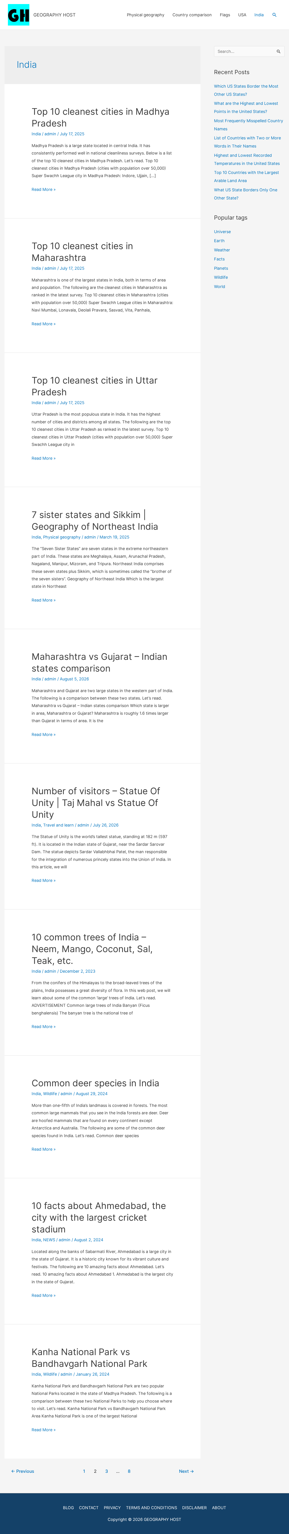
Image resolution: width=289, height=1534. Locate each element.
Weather (222, 250)
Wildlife (50, 1093)
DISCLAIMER (194, 1507)
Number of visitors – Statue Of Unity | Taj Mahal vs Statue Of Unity (96, 802)
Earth (219, 240)
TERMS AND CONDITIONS (151, 1507)
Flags (225, 14)
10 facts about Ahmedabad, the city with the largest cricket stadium (99, 1217)
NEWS (49, 1239)
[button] (274, 14)
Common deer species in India (95, 1083)
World (219, 286)
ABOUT (219, 1507)
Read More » (44, 190)
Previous (22, 1471)
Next (186, 1471)
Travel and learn (58, 825)
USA (242, 14)
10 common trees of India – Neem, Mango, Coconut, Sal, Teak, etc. (92, 949)
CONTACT (89, 1507)
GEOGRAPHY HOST (54, 15)
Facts (219, 259)
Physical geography (145, 14)
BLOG (68, 1507)
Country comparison (192, 14)
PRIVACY (112, 1507)
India (259, 14)
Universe (222, 231)
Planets (221, 268)
